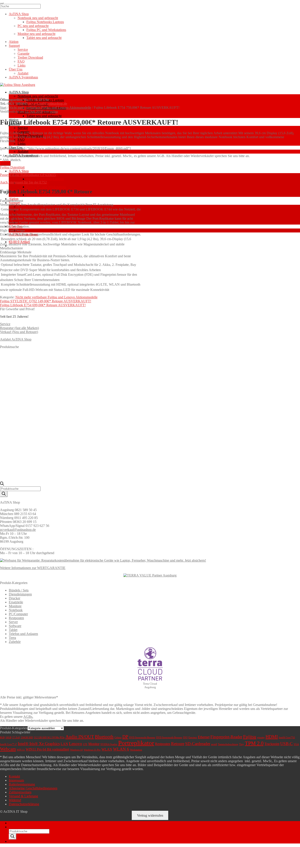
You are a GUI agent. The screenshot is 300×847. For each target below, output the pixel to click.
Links (21, 143)
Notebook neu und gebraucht (38, 96)
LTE (85, 744)
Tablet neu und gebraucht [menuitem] (43, 38)
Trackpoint (271, 744)
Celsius (117, 737)
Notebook (16, 610)
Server (13, 622)
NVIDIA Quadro (108, 744)
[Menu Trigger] (2, 3)
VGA (296, 744)
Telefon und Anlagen (23, 634)
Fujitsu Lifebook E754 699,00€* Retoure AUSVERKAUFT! (43, 305)
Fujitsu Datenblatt (12, 167)
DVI (185, 737)
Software (15, 626)
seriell (214, 744)
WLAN (106, 749)
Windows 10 (76, 750)
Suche (13, 827)
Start (3, 107)
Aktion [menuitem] (13, 42)
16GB (8, 737)
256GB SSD (27, 737)
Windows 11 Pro (92, 750)
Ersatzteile (16, 602)
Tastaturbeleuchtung (228, 744)
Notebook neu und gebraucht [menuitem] (38, 18)
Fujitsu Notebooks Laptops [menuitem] (45, 22)
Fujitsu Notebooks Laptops (45, 179)
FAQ (21, 139)
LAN (64, 744)
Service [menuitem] (23, 49)
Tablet (13, 630)
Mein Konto (17, 823)
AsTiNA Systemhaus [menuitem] (23, 77)
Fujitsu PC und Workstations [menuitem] (46, 30)
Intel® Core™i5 (287, 737)
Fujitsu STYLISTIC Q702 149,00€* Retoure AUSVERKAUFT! (45, 301)
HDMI (272, 736)
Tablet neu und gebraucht (43, 116)
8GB (2, 737)
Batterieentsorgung (22, 784)
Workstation (136, 750)
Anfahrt (23, 151)
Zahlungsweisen (20, 792)
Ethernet (204, 737)
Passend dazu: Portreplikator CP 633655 (28, 175)
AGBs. (28, 716)
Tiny (241, 744)
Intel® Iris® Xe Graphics (39, 743)
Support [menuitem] (14, 45)
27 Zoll (16, 737)
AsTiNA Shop (19, 92)
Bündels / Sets (19, 590)
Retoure (177, 743)
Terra (12, 638)
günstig (261, 737)
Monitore (15, 606)
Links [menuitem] (21, 65)
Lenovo (75, 743)
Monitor (93, 744)
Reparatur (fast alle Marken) (19, 328)
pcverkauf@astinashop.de (48, 103)
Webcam (8, 749)
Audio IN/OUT (79, 736)
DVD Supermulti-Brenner (142, 737)
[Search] (3, 494)
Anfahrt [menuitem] (23, 73)
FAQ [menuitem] (21, 61)
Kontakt (14, 776)
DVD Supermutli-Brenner (169, 737)
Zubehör (15, 642)
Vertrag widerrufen (150, 815)
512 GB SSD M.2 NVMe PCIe (49, 737)
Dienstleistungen (20, 594)
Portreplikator (136, 742)
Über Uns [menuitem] (15, 69)
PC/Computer (18, 614)
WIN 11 (21, 750)
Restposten (16, 618)
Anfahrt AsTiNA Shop (15, 339)
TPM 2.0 (254, 743)
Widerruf (15, 800)
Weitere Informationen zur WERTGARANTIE (32, 568)
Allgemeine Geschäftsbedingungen (33, 788)
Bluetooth (104, 736)
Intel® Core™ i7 (8, 744)
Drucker (14, 598)
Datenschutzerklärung (24, 804)
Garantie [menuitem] (23, 53)
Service (23, 128)
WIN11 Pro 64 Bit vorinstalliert (47, 749)
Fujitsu (249, 736)
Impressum (16, 780)
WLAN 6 (121, 749)
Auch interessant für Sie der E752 (23, 182)
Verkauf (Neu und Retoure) (19, 332)
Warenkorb (18, 841)
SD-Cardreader (197, 743)
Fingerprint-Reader (226, 737)
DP (125, 736)
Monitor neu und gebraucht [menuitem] (36, 34)
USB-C (286, 743)
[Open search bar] (2, 484)
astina (54, 111)
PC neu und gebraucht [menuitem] (33, 26)
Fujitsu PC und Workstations (46, 187)
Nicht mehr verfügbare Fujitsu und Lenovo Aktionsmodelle (50, 107)
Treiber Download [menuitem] (30, 57)
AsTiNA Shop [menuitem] (19, 14)
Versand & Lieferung (23, 796)
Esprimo (192, 737)
